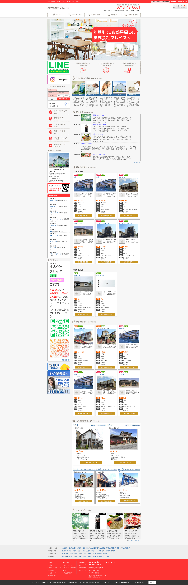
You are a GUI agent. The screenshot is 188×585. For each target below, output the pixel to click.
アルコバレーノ (123, 177)
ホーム (50, 562)
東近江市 (64, 548)
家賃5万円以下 (68, 573)
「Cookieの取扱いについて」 (127, 582)
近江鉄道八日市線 (86, 553)
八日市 (73, 556)
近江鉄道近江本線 (75, 553)
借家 (65, 570)
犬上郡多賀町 (126, 548)
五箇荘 (89, 556)
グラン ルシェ (54, 235)
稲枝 (68, 556)
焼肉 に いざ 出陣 (99, 154)
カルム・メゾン (78, 223)
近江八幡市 (86, 548)
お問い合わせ (82, 570)
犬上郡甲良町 (103, 548)
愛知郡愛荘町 (72, 548)
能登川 (64, 556)
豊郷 (100, 556)
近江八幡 (78, 556)
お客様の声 (82, 562)
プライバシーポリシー (54, 567)
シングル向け (68, 565)
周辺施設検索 (82, 567)
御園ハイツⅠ (77, 177)
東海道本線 (65, 553)
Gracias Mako (123, 472)
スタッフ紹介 (82, 565)
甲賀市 (119, 548)
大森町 (88, 551)
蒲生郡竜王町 (112, 548)
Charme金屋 (53, 248)
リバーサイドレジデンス (81, 328)
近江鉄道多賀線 (97, 553)
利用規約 (51, 570)
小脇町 (83, 551)
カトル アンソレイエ (102, 223)
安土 (104, 556)
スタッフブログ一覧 (134, 540)
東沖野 (69, 551)
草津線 (105, 553)
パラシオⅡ (53, 225)
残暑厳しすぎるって (98, 115)
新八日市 (95, 556)
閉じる (152, 582)
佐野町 (74, 551)
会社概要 (51, 565)
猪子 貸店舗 (100, 275)
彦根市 (79, 548)
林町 (114, 551)
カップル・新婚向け (70, 567)
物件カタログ (52, 575)
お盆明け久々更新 (98, 134)
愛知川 (64, 551)
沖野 (92, 551)
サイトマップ (52, 573)
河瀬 (108, 556)
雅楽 (51, 231)
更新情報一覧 (136, 162)
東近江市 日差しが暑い (100, 124)
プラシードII (53, 241)
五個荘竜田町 (99, 551)
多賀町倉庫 (77, 275)
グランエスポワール (55, 254)
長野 (78, 551)
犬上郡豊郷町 (94, 548)
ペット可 (66, 562)
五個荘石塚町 (108, 551)
